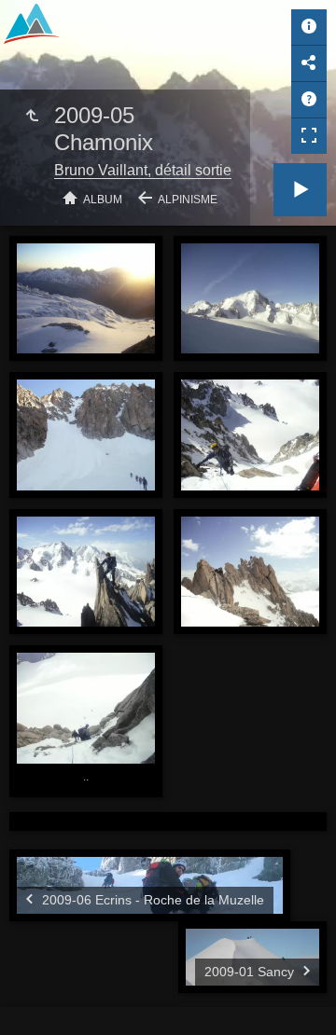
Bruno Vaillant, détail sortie (142, 170)
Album (102, 199)
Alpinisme (187, 199)
